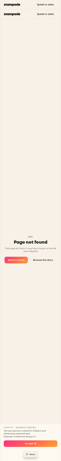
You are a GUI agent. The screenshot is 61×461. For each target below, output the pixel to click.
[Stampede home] (12, 5)
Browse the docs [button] (43, 260)
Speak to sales (45, 4)
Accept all (30, 443)
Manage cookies (26, 427)
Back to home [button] (16, 260)
